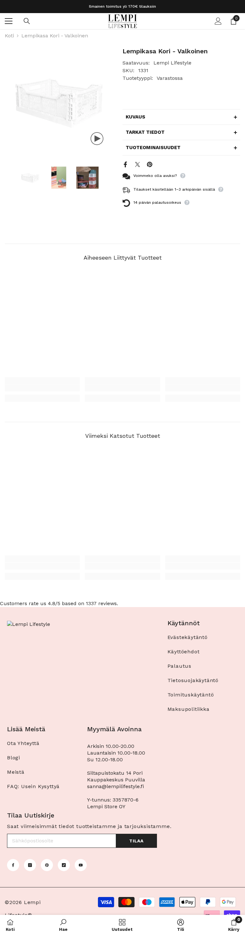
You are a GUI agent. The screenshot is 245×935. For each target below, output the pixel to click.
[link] (42, 387)
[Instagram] (30, 865)
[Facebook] (125, 164)
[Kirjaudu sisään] (218, 21)
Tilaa (136, 840)
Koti (9, 36)
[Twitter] (137, 164)
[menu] (8, 21)
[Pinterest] (149, 164)
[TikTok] (64, 865)
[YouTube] (81, 865)
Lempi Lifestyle (172, 63)
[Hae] (27, 21)
